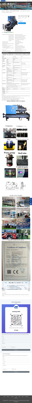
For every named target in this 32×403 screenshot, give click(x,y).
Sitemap (25, 400)
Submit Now (16, 349)
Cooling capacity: (4, 46)
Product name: (17, 45)
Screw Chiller (4, 293)
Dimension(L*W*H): (5, 43)
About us (16, 2)
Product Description (5, 52)
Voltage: (16, 42)
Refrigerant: (17, 46)
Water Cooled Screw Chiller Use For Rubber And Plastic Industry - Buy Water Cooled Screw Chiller (15, 295)
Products (12, 396)
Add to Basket (23, 23)
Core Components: (17, 39)
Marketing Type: (17, 37)
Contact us (16, 397)
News (22, 396)
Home (5, 2)
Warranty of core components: (19, 38)
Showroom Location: (18, 34)
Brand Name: (4, 42)
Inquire (20, 21)
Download (26, 396)
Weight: (16, 43)
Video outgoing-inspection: (19, 35)
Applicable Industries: (5, 34)
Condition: (16, 40)
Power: (16, 44)
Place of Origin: (17, 41)
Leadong (22, 400)
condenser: (16, 47)
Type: (3, 41)
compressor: (4, 47)
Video (19, 396)
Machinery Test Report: (18, 36)
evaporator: (16, 48)
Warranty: (3, 44)
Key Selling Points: (5, 45)
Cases (16, 396)
